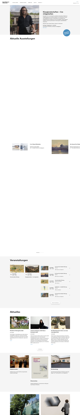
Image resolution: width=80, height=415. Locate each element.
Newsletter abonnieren (66, 33)
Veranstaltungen (23, 2)
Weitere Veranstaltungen (55, 302)
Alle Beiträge (40, 349)
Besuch (35, 2)
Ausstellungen (15, 2)
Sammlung (30, 2)
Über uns (39, 2)
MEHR (11, 340)
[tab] (55, 268)
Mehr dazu (45, 27)
